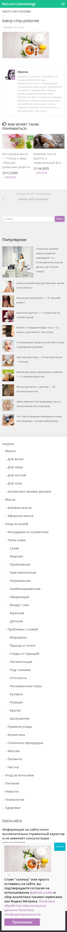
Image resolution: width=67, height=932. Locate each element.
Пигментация (21, 662)
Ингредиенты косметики (27, 532)
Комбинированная (25, 589)
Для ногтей (16, 475)
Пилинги (14, 759)
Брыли (15, 710)
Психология (14, 799)
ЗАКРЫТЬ (59, 846)
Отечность (18, 678)
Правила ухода (19, 726)
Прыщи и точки (22, 645)
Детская (16, 621)
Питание (12, 783)
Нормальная (20, 581)
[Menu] (63, 4)
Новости (12, 791)
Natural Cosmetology (19, 4)
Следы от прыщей (24, 653)
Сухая (14, 548)
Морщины (18, 637)
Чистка (13, 767)
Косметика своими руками (29, 491)
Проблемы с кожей (22, 629)
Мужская (17, 613)
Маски (10, 451)
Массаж (13, 751)
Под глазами (20, 670)
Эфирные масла (20, 516)
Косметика (16, 735)
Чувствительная (23, 572)
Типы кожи (16, 540)
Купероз (16, 694)
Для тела (14, 483)
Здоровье (12, 808)
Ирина (8, 27)
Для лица (15, 467)
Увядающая (19, 597)
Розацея (16, 702)
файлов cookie (41, 892)
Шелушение (19, 718)
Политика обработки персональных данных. (29, 905)
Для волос (15, 459)
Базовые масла (19, 508)
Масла (10, 499)
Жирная (16, 556)
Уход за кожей (16, 524)
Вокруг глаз (19, 605)
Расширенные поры (26, 686)
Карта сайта (12, 820)
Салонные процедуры (25, 743)
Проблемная (20, 564)
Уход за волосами (19, 775)
